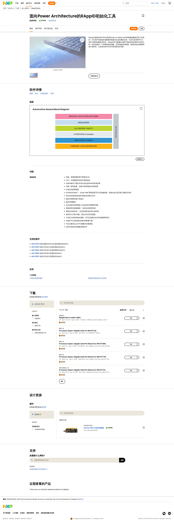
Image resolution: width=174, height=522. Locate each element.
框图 (31, 93)
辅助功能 (23, 518)
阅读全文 (80, 499)
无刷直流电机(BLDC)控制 (97, 278)
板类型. (43, 407)
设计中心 (11, 8)
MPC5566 (35, 253)
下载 (141, 28)
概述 (31, 28)
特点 (36, 93)
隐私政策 (5, 518)
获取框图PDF (140, 159)
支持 (56, 28)
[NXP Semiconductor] (7, 3)
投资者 (22, 513)
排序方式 (123, 310)
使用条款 (11, 518)
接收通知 (51, 21)
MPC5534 (35, 244)
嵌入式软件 (25, 8)
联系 (37, 513)
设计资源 (47, 28)
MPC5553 (35, 247)
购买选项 (133, 28)
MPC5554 (35, 250)
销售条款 (17, 518)
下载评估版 (93, 76)
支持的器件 (44, 93)
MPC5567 (35, 256)
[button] (163, 3)
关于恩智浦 (6, 513)
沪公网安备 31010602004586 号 (82, 518)
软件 (18, 8)
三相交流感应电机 (36, 278)
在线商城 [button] (51, 3)
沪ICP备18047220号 (98, 518)
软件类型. (44, 297)
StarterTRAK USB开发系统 (94, 428)
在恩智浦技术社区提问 (38, 469)
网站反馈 (29, 518)
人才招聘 (15, 513)
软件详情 (38, 28)
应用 (52, 93)
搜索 (122, 460)
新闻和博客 (30, 513)
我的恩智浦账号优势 (47, 513)
